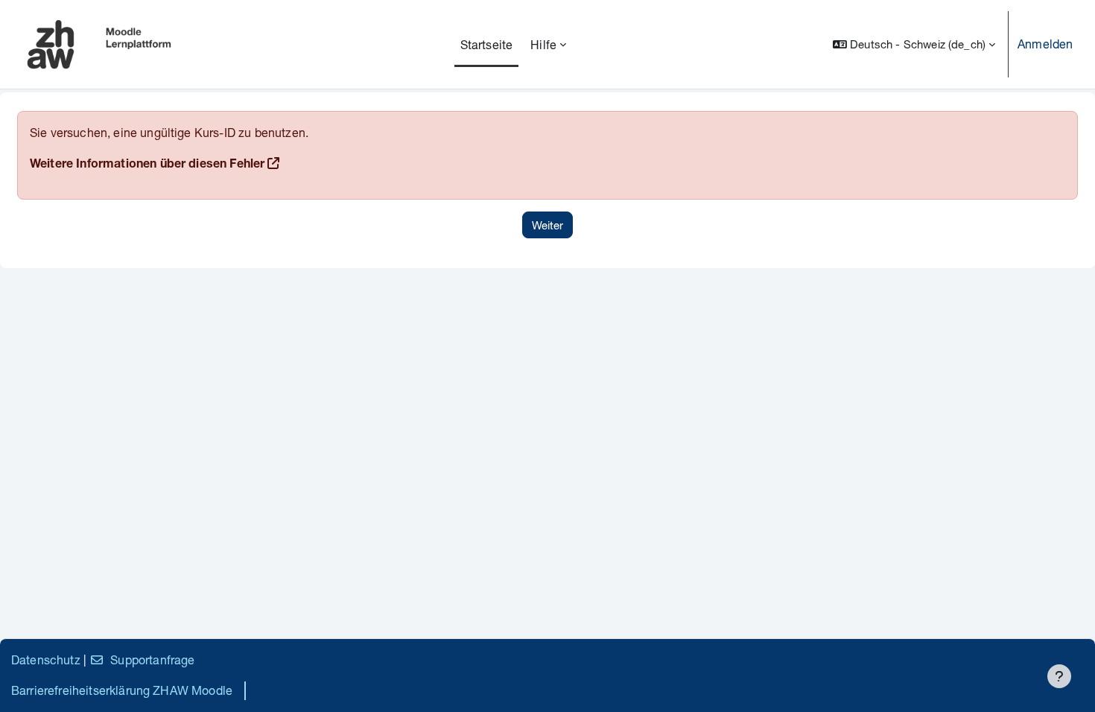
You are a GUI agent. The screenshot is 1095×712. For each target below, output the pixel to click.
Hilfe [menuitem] (543, 44)
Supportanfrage (152, 659)
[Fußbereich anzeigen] (1059, 676)
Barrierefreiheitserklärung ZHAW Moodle (121, 690)
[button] (914, 44)
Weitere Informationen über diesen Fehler (147, 165)
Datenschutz (45, 659)
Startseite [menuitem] (486, 44)
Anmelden (1045, 43)
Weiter (547, 225)
